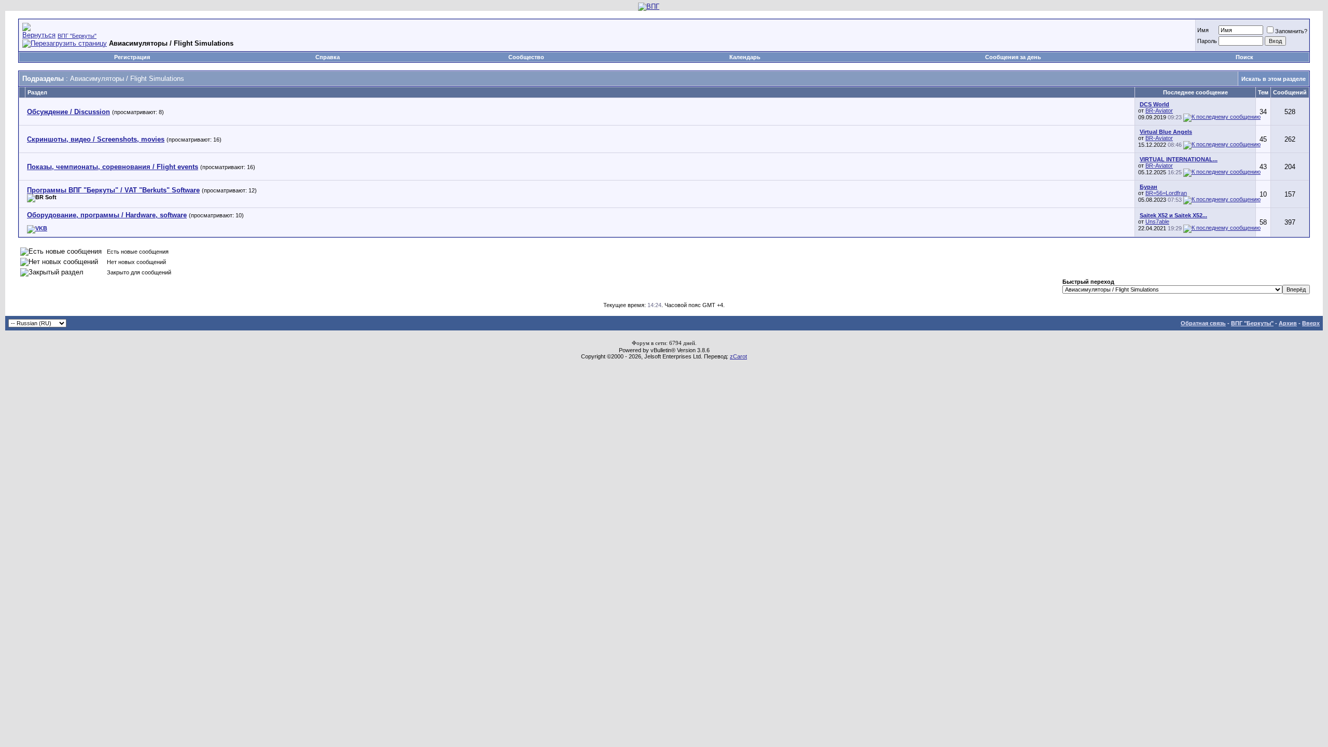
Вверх (1311, 323)
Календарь (744, 57)
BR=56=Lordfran (1166, 193)
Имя (1203, 30)
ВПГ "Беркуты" (77, 36)
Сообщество (526, 57)
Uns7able (1157, 221)
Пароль (1207, 41)
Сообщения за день (1013, 57)
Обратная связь (1203, 323)
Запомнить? (1291, 31)
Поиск (1244, 57)
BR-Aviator (1159, 110)
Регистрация (132, 57)
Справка (327, 57)
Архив (1288, 323)
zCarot (738, 356)
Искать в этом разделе (1273, 79)
